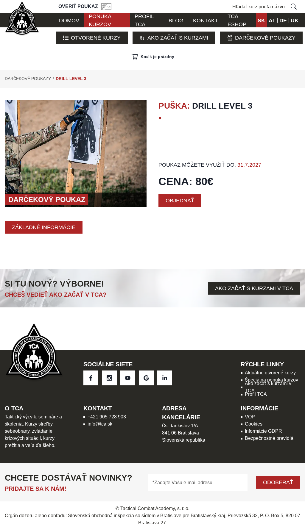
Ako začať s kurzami (177, 38)
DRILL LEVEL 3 (71, 78)
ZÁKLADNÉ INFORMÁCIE (43, 227)
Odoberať (278, 482)
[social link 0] (90, 377)
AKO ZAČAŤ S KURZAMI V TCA (254, 288)
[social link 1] (109, 377)
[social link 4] (164, 377)
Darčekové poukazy (265, 38)
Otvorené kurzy (96, 38)
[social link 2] (127, 377)
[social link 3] (146, 377)
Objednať (180, 200)
